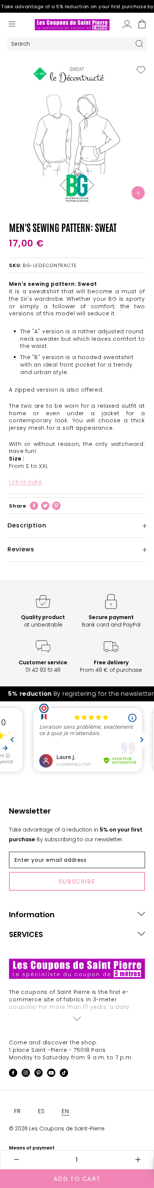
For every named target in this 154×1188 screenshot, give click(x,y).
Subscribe (77, 881)
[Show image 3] (77, 199)
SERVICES (26, 934)
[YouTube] (51, 1074)
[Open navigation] (11, 24)
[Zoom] (138, 192)
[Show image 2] (69, 199)
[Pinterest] (56, 506)
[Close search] (139, 44)
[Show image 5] (92, 199)
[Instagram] (26, 1074)
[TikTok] (64, 1074)
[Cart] (142, 24)
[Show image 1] (62, 199)
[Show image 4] (84, 199)
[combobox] (69, 44)
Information (32, 914)
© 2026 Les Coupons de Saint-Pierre (57, 1128)
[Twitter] (45, 506)
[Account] (127, 25)
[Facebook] (34, 506)
